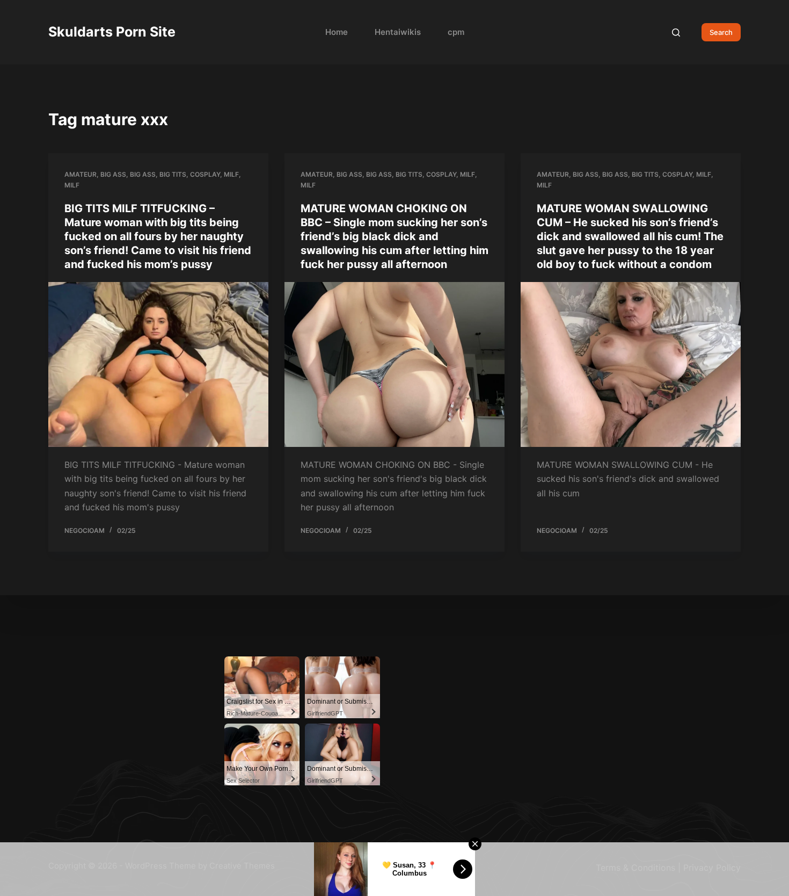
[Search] (676, 32)
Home (336, 32)
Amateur (80, 174)
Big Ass (113, 174)
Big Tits (172, 174)
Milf (71, 185)
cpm (456, 32)
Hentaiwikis (398, 32)
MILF (231, 174)
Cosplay (205, 174)
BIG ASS (143, 174)
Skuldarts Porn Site (112, 32)
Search (721, 32)
